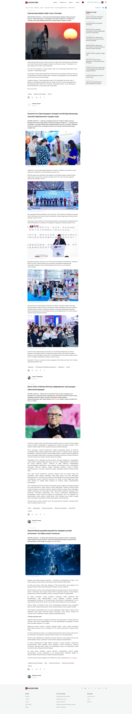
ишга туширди (72, 657)
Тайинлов (36, 7)
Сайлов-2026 (71, 7)
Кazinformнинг (55, 399)
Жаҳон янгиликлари (40, 94)
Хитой (49, 94)
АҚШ (29, 508)
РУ (92, 2)
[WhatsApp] (32, 97)
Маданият (61, 367)
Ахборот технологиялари (35, 663)
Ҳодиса (42, 7)
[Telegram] (36, 97)
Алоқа (88, 699)
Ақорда (31, 7)
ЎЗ (102, 2)
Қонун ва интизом (49, 7)
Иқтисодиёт (28, 704)
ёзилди (44, 503)
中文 (97, 2)
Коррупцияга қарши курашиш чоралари (65, 704)
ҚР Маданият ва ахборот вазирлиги (46, 367)
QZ (90, 2)
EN (95, 2)
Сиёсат (27, 699)
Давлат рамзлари (60, 701)
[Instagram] (29, 97)
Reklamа (89, 701)
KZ (88, 2)
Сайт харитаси (91, 696)
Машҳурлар (36, 508)
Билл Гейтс (72, 508)
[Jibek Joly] (99, 7)
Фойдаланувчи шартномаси (63, 696)
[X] (44, 97)
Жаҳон (27, 707)
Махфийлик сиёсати (61, 699)
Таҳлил (77, 2)
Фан (46, 663)
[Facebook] (40, 97)
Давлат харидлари (61, 707)
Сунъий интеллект (47, 508)
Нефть (30, 94)
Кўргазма (30, 367)
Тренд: (27, 7)
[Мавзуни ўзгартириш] (84, 2)
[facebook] (92, 688)
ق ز (100, 2)
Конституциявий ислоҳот (61, 7)
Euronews (54, 541)
